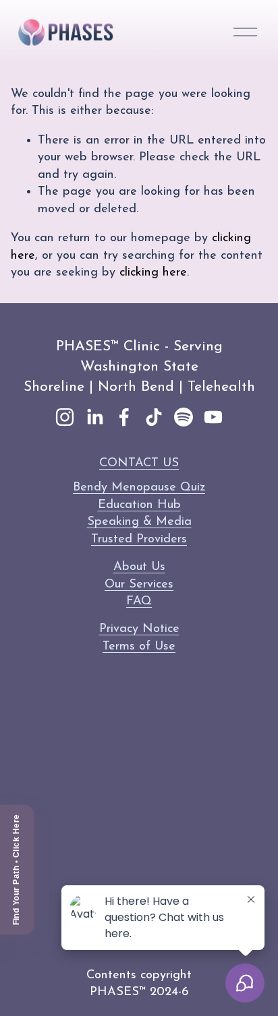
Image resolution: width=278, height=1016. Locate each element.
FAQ (139, 601)
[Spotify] (183, 417)
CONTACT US (139, 463)
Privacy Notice (139, 629)
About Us (139, 567)
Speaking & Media (139, 521)
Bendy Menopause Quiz (139, 487)
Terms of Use (139, 646)
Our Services (139, 584)
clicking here (153, 272)
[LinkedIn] (94, 417)
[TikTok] (153, 417)
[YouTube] (213, 417)
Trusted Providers (139, 539)
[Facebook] (124, 417)
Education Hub (139, 505)
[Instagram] (64, 417)
